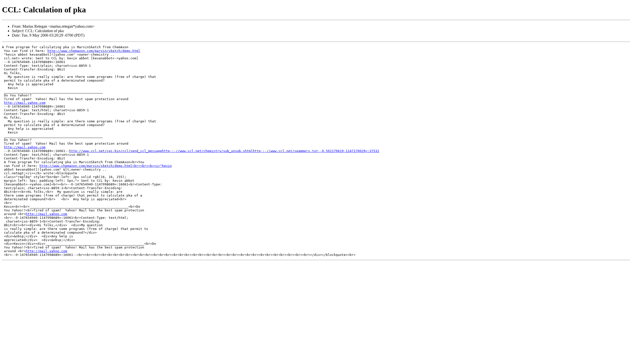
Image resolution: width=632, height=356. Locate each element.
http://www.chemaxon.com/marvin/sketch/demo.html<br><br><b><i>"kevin (106, 166)
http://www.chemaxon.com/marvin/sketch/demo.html (93, 51)
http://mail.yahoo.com (24, 103)
